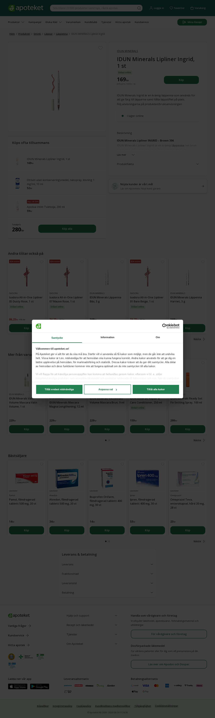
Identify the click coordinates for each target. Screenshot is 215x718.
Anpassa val (105, 389)
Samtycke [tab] (57, 337)
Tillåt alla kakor (156, 389)
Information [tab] (107, 337)
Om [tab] (158, 337)
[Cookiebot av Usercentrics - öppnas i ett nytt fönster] (164, 326)
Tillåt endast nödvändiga (59, 389)
